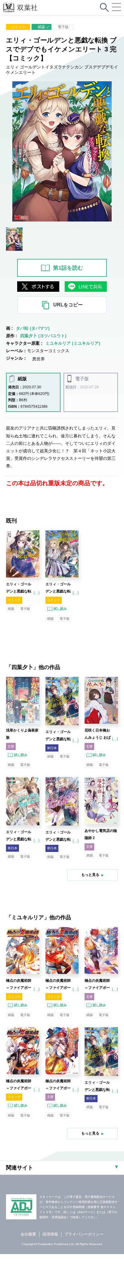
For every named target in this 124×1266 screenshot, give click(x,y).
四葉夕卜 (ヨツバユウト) (43, 335)
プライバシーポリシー (84, 1234)
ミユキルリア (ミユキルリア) (72, 343)
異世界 (38, 359)
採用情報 (50, 1234)
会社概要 (28, 1234)
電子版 (63, 27)
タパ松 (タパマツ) (33, 328)
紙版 (41, 27)
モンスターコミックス (48, 350)
